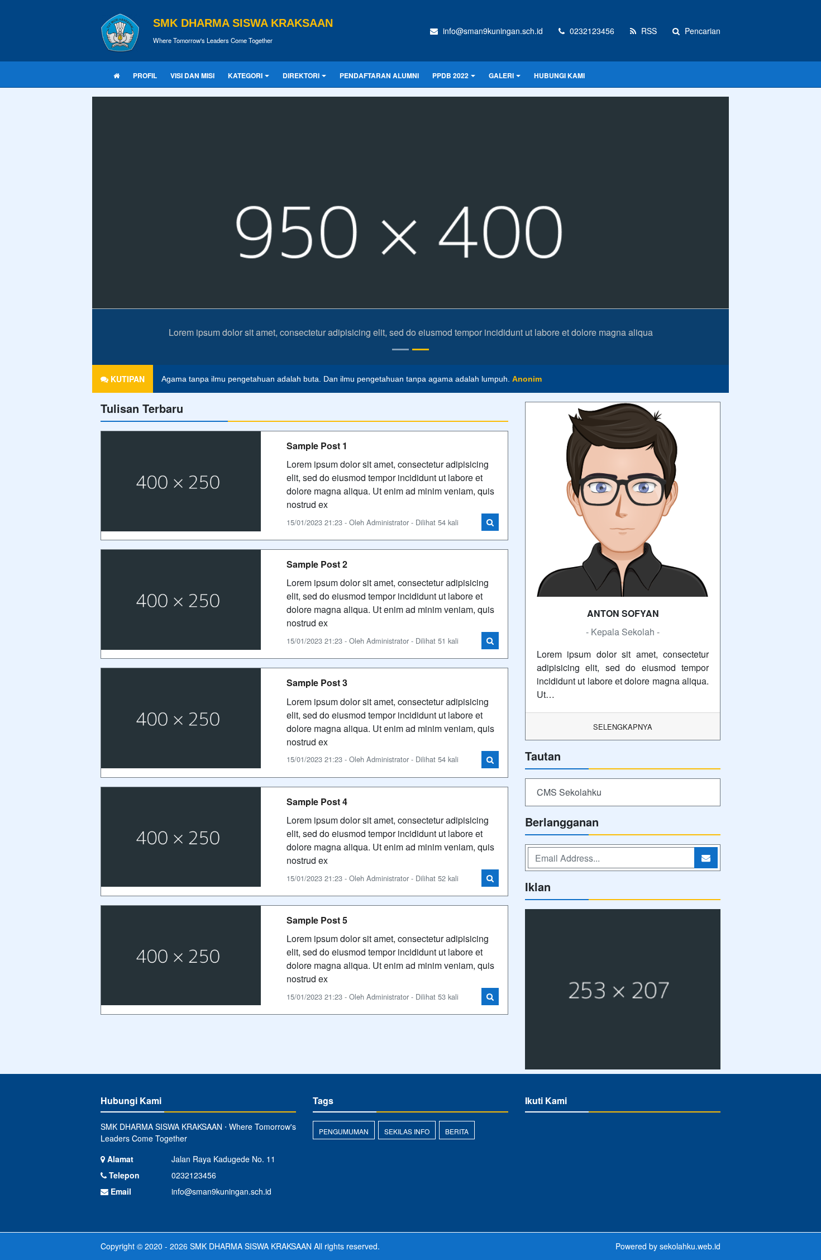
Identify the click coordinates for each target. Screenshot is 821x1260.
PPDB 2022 (450, 75)
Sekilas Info (406, 1131)
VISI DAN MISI (192, 75)
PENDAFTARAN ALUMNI (379, 75)
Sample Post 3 (317, 682)
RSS (648, 30)
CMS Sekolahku (569, 792)
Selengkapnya (622, 726)
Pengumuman (344, 1131)
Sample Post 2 (317, 564)
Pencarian (701, 30)
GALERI (501, 75)
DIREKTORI (301, 75)
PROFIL (145, 75)
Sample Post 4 (317, 801)
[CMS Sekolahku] (622, 990)
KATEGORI (245, 75)
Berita (457, 1131)
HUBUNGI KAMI (559, 75)
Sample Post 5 (317, 920)
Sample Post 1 (317, 445)
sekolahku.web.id (690, 1246)
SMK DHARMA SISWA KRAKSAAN (250, 1246)
